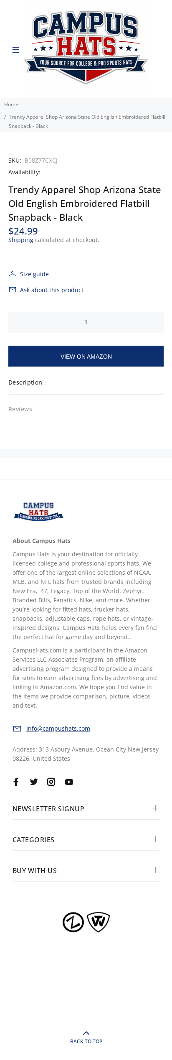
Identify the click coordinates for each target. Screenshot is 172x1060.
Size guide (34, 274)
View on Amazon (86, 356)
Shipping (20, 240)
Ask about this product (51, 290)
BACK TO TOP (86, 1041)
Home (11, 104)
